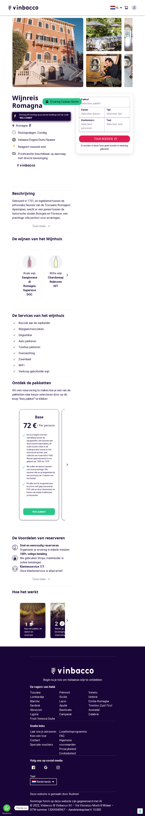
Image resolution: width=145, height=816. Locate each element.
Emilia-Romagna (99, 701)
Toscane (35, 692)
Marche (35, 701)
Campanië (65, 714)
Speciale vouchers (41, 744)
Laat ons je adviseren (43, 731)
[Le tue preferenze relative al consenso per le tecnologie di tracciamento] (140, 811)
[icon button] (134, 7)
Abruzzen (36, 710)
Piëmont (64, 692)
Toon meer (39, 226)
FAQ (61, 736)
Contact (35, 740)
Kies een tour (38, 736)
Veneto (93, 692)
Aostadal (94, 710)
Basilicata (65, 710)
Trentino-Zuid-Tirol (100, 705)
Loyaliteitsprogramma (73, 731)
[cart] (126, 7)
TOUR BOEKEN (103, 139)
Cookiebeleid (67, 753)
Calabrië (94, 714)
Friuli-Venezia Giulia (42, 718)
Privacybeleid (67, 749)
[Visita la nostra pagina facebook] (33, 767)
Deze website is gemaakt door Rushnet (54, 794)
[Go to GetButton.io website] (6, 813)
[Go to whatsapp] (6, 807)
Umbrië (93, 697)
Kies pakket (39, 511)
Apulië (63, 705)
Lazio (62, 701)
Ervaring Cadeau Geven (64, 101)
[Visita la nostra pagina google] (45, 767)
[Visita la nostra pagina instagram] (58, 767)
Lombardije (37, 697)
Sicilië (63, 697)
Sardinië (35, 705)
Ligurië (34, 714)
